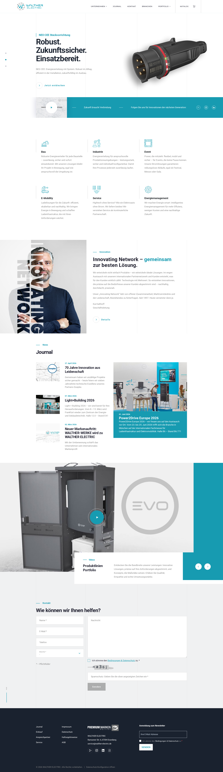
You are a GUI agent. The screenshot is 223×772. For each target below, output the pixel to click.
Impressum (66, 727)
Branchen (147, 6)
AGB (64, 742)
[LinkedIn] (214, 107)
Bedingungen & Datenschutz (121, 660)
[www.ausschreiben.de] (109, 750)
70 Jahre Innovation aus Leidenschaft (82, 370)
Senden (146, 747)
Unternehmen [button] (98, 6)
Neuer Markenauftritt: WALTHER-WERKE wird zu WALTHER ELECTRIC (84, 433)
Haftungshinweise (69, 737)
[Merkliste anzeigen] (194, 6)
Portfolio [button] (163, 6)
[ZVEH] (104, 729)
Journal (117, 6)
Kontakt (131, 6)
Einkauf (39, 732)
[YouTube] (198, 107)
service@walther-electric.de (99, 744)
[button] (6, 54)
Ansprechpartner (43, 737)
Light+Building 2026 (79, 400)
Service (39, 742)
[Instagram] (206, 107)
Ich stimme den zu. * (116, 660)
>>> (7, 688)
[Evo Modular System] (97, 517)
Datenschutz (67, 732)
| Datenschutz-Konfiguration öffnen (99, 767)
